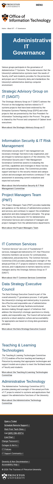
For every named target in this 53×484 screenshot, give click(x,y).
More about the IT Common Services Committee (24, 278)
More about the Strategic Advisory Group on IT (23, 127)
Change (9, 441)
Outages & (9, 445)
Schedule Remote (16, 425)
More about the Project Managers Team (20, 228)
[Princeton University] (12, 5)
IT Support (12, 453)
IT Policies (6, 449)
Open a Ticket (10, 421)
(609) (15, 433)
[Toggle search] (49, 4)
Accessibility (10, 464)
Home (4, 28)
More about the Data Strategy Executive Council (24, 329)
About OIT (10, 28)
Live (8, 437)
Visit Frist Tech (14, 429)
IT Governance (21, 28)
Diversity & (15, 461)
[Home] (26, 19)
